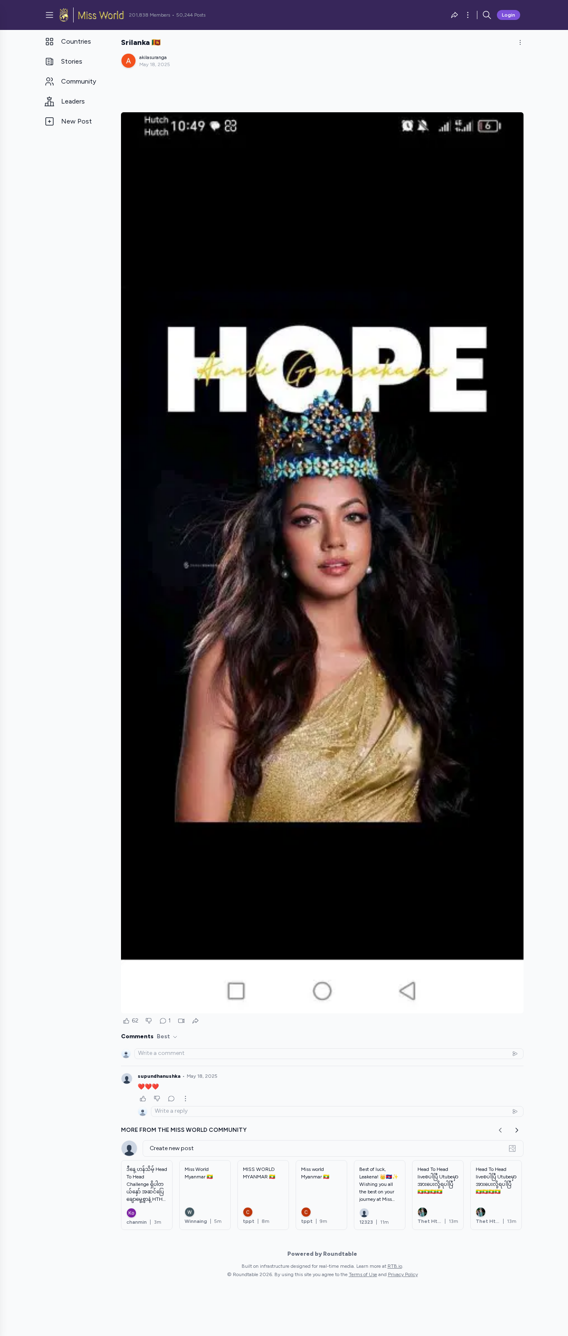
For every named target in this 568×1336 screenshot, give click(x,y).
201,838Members (149, 15)
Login (508, 15)
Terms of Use (363, 1274)
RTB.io (395, 1266)
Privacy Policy (403, 1274)
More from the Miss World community (184, 1130)
